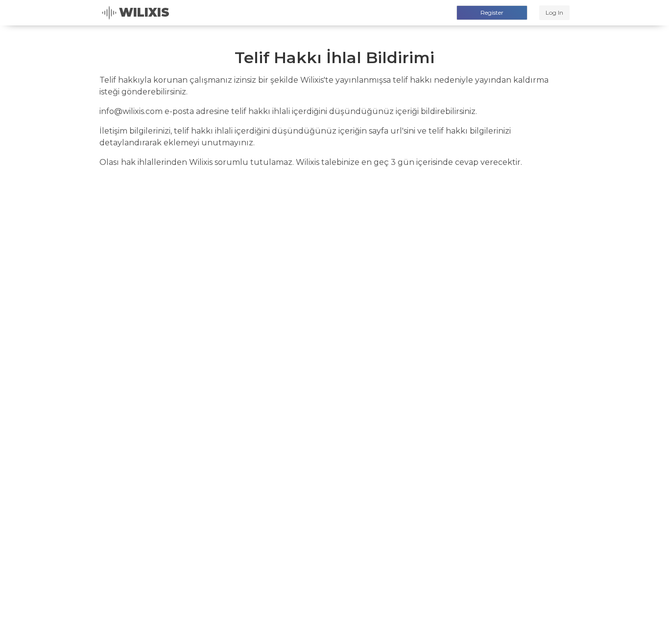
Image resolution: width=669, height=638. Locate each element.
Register (491, 12)
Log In (554, 12)
